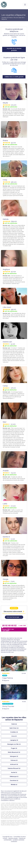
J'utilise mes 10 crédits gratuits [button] (14, 76)
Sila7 (4, 422)
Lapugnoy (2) (14, 740)
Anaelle (6, 471)
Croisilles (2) (14, 732)
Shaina (5, 140)
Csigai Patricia (7, 678)
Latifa (5, 504)
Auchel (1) (14, 772)
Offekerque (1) (14, 776)
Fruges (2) (14, 748)
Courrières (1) (14, 780)
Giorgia (5, 579)
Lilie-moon (7, 307)
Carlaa (5, 386)
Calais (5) (14, 724)
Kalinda (5, 219)
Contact (5, 838)
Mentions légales (13, 838)
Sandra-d (6, 537)
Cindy (5, 180)
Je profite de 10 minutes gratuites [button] (14, 49)
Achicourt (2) (14, 764)
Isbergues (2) (14, 756)
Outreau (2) (14, 760)
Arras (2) (14, 736)
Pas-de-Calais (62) (19, 17)
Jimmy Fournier (8, 706)
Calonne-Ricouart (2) (14, 768)
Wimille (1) (14, 784)
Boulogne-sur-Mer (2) (14, 744)
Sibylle (5, 103)
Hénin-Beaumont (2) (14, 752)
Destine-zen (7, 342)
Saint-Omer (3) (14, 728)
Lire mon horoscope (13, 617)
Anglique (6, 269)
